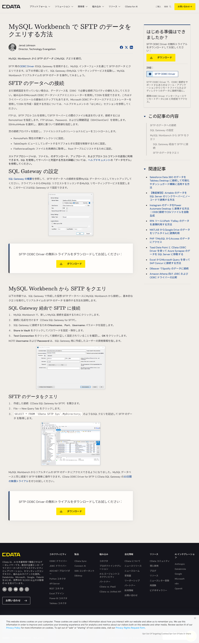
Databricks (180, 569)
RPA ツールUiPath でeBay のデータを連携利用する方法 (169, 222)
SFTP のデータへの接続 (163, 125)
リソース (154, 575)
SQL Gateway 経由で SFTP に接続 (170, 145)
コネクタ (104, 561)
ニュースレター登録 (159, 580)
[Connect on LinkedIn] (131, 47)
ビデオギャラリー (158, 590)
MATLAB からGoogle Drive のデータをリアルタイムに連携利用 (170, 231)
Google (178, 573)
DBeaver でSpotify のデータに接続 (169, 268)
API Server (54, 583)
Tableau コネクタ (58, 603)
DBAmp (78, 575)
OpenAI (178, 588)
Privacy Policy (13, 627)
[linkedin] (4, 589)
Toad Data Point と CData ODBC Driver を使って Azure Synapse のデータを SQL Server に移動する (170, 251)
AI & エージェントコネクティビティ (109, 575)
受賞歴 (128, 575)
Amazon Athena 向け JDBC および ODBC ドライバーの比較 (169, 275)
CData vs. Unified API (110, 591)
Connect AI (80, 565)
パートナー (105, 581)
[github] (21, 589)
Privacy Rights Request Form (130, 627)
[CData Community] (27, 589)
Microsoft (180, 578)
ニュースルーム (132, 570)
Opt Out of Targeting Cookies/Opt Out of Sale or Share (166, 633)
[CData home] (13, 6)
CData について (132, 561)
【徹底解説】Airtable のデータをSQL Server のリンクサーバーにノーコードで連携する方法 (170, 196)
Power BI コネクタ (58, 598)
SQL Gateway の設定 (162, 130)
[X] (10, 589)
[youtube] (16, 589)
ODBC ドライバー (58, 561)
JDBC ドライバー (58, 565)
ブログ (153, 570)
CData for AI (131, 6)
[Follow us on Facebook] (121, 47)
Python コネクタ (57, 578)
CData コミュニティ (160, 561)
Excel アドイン (56, 593)
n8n (177, 583)
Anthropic (180, 564)
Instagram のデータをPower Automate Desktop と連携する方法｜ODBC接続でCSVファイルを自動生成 (169, 210)
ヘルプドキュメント (99, 160)
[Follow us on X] (126, 47)
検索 (166, 6)
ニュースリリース (133, 565)
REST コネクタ (56, 588)
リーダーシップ (132, 580)
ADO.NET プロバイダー (59, 572)
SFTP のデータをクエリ (166, 152)
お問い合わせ (184, 6)
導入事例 (154, 565)
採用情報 (129, 590)
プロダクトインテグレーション (110, 567)
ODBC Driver (27, 66)
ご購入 (158, 6)
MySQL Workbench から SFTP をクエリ (169, 137)
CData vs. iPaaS (108, 586)
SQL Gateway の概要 (20, 178)
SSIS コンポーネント (84, 570)
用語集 (153, 585)
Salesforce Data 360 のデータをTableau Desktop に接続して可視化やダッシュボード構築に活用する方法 (170, 182)
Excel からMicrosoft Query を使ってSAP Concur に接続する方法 (170, 261)
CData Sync (80, 561)
